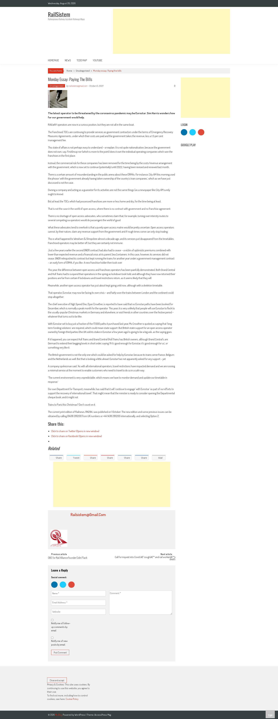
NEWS (68, 60)
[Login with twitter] (64, 588)
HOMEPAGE (53, 60)
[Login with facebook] (55, 588)
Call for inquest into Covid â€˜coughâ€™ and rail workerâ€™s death (145, 558)
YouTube (97, 60)
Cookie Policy (72, 699)
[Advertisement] (171, 31)
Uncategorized (83, 70)
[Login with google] (72, 588)
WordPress (80, 714)
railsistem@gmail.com (78, 85)
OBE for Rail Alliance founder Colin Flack (67, 558)
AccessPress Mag (102, 714)
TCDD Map (82, 60)
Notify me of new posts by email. (59, 642)
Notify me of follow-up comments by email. (60, 627)
